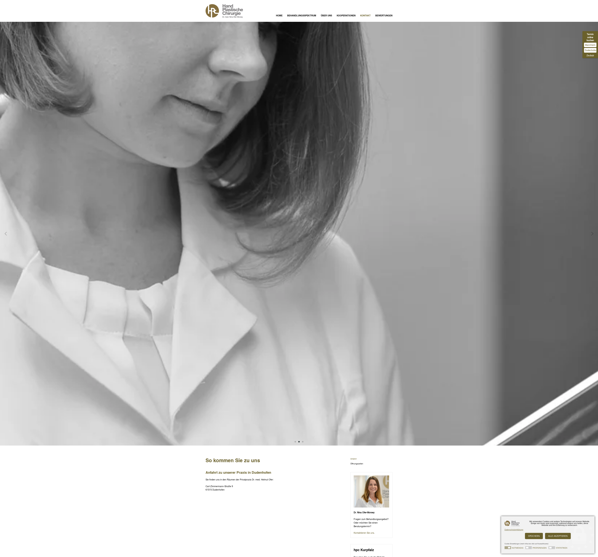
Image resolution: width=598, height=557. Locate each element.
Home (279, 15)
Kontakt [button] (365, 15)
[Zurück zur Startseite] (227, 10)
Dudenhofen (590, 50)
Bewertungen (383, 15)
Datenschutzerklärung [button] (514, 530)
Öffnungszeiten (356, 463)
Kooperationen (346, 15)
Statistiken (561, 548)
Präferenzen (540, 548)
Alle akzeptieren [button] (558, 535)
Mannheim (590, 44)
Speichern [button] (534, 535)
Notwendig (517, 548)
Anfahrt (353, 458)
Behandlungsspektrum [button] (301, 15)
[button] (5, 233)
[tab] (295, 441)
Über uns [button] (326, 15)
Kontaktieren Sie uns (364, 532)
